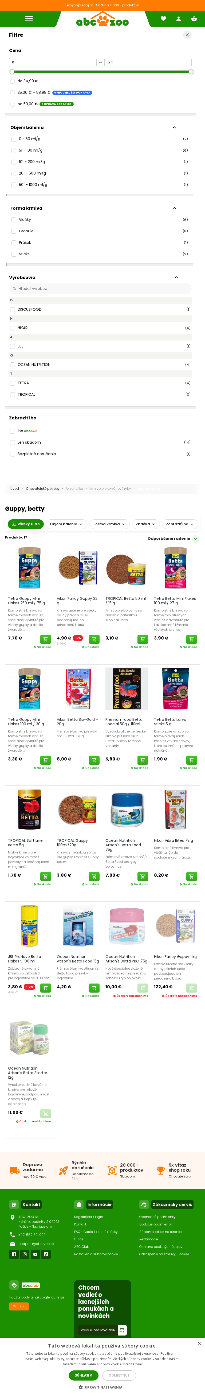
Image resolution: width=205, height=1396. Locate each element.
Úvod (14, 488)
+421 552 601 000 (32, 1234)
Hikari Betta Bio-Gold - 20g (77, 722)
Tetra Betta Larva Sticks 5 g (170, 722)
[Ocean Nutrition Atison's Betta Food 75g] (127, 811)
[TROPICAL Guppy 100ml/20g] (78, 811)
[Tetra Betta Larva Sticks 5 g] (175, 690)
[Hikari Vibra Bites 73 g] (175, 811)
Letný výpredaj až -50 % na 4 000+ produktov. (102, 5)
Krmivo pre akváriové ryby (110, 488)
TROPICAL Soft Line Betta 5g (25, 843)
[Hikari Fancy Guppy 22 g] (78, 569)
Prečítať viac (133, 1364)
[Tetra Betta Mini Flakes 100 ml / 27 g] (175, 569)
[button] (103, 1387)
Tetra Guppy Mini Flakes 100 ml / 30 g (26, 722)
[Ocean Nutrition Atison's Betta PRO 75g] (127, 927)
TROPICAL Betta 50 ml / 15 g (125, 601)
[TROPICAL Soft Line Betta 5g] (29, 811)
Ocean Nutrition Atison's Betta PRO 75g (126, 959)
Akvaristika (74, 488)
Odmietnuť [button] (119, 1375)
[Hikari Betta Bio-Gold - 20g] (78, 690)
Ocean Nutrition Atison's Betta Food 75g (123, 845)
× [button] (199, 1344)
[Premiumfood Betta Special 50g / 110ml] (127, 690)
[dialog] (102, 1367)
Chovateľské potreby (43, 488)
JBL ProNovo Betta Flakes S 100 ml (24, 959)
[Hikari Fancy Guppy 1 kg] (175, 927)
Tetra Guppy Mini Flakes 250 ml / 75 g (26, 601)
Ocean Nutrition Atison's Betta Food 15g (78, 959)
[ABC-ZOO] (102, 19)
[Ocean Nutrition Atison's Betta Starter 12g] (29, 1038)
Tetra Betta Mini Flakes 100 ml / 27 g (175, 601)
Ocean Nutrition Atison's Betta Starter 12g (27, 1073)
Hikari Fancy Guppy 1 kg (175, 956)
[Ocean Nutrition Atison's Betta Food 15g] (78, 927)
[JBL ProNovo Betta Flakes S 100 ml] (29, 927)
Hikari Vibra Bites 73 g (173, 840)
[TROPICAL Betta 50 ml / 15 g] (127, 569)
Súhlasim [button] (83, 1375)
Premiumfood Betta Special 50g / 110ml (124, 722)
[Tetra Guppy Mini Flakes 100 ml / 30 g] (29, 690)
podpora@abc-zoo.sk (36, 1243)
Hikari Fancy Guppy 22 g (77, 601)
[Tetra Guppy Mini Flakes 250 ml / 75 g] (29, 569)
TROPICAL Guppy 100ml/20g (72, 843)
